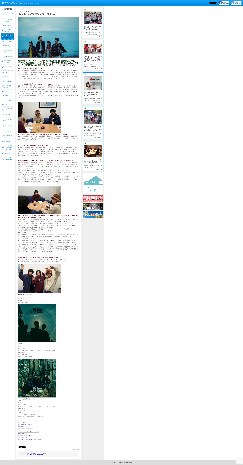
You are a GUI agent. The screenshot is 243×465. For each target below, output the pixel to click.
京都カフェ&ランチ (8, 56)
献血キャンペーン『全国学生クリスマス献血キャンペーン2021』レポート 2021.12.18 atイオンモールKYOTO (93, 128)
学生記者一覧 (6, 141)
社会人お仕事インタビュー (7, 51)
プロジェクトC (7, 114)
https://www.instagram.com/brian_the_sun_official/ (29, 439)
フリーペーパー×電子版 (8, 14)
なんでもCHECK (7, 91)
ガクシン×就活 (7, 41)
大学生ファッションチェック (7, 61)
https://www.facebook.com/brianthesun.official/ (28, 432)
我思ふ (5, 104)
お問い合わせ (6, 153)
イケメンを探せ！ (7, 100)
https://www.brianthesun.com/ (25, 424)
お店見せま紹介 (7, 81)
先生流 (5, 72)
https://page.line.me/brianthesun (25, 435)
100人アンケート (7, 96)
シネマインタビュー (7, 67)
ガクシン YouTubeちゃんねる (7, 20)
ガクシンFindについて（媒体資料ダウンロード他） (7, 147)
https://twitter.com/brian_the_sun (25, 428)
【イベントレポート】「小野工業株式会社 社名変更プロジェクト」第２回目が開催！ (92, 161)
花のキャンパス (7, 25)
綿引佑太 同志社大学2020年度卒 (36, 454)
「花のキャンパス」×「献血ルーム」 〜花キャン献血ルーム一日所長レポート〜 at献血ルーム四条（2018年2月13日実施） (93, 59)
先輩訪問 (5, 77)
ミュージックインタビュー (7, 36)
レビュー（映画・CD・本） (7, 86)
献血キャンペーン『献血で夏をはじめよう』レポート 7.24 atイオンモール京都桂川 (92, 28)
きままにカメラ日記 (7, 109)
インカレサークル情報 (7, 119)
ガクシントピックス (7, 126)
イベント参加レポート (7, 136)
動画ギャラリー (7, 46)
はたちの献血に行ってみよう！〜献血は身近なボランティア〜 (92, 94)
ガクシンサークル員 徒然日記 (7, 30)
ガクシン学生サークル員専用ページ (7, 158)
